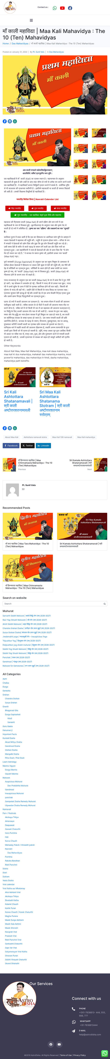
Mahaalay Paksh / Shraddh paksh (20, 845)
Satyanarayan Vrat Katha (16, 951)
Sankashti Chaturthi (13, 943)
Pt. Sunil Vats (38, 52)
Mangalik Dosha (12, 754)
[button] (5, 121)
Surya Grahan (11, 702)
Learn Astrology (9, 762)
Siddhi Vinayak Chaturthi (16, 959)
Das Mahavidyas (56, 52)
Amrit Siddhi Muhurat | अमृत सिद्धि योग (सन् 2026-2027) (25, 624)
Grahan (6, 694)
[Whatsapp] (55, 8)
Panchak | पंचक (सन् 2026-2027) (16, 657)
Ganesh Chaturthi (12, 829)
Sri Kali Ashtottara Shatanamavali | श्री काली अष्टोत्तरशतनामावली (18, 401)
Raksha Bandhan (12, 860)
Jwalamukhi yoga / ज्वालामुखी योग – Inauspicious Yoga (25, 636)
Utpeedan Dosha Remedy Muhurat (20, 805)
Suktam (6, 876)
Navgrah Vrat (11, 932)
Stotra (5, 868)
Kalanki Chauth (11, 904)
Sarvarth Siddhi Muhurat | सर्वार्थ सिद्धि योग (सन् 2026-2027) (27, 616)
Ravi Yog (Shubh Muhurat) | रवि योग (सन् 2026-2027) (25, 620)
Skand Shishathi (12, 963)
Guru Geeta (8, 726)
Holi (6, 837)
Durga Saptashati (12, 714)
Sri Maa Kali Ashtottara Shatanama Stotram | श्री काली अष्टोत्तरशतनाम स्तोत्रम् (55, 403)
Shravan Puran (11, 955)
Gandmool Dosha (12, 746)
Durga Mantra (11, 770)
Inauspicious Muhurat (14, 793)
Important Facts (10, 734)
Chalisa (6, 683)
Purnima (8, 857)
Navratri (8, 849)
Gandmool (9, 789)
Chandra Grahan (12, 698)
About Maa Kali (11, 437)
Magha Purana (11, 916)
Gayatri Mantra (11, 774)
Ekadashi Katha (12, 900)
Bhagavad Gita (11, 710)
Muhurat (6, 777)
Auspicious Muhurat (13, 781)
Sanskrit (11, 722)
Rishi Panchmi (11, 865)
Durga (5, 687)
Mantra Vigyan (9, 766)
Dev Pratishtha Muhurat (18, 785)
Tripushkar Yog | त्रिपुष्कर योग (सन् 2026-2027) (22, 641)
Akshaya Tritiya (12, 817)
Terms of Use (66, 1055)
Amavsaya (9, 821)
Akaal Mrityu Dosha (13, 742)
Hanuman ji (7, 730)
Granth (6, 706)
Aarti (5, 679)
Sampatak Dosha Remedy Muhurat (20, 801)
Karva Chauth (11, 841)
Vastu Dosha (8, 880)
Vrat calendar (8, 884)
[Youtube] (62, 8)
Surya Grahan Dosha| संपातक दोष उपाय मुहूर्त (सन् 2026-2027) (27, 632)
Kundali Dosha (9, 738)
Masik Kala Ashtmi (13, 924)
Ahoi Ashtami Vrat (13, 892)
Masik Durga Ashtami (14, 920)
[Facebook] (70, 8)
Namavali (7, 809)
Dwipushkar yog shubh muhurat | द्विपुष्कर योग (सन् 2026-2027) (29, 645)
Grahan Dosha (11, 750)
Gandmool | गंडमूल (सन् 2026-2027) (17, 661)
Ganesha (6, 690)
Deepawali (9, 825)
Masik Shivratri (11, 928)
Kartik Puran (10, 908)
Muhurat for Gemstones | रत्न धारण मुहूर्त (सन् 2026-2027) (26, 666)
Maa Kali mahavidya (86, 437)
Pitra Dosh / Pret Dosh (14, 758)
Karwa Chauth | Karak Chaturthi (19, 912)
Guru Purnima (11, 833)
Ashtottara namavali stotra (35, 437)
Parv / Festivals (9, 813)
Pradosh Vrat (10, 936)
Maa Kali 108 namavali (62, 437)
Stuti (5, 872)
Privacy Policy (79, 1055)
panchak (9, 797)
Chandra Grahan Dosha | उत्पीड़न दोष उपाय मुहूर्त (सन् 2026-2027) (29, 628)
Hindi (10, 718)
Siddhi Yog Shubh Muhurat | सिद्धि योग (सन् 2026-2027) (25, 649)
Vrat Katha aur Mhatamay (14, 888)
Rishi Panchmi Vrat (13, 940)
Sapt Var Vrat (11, 948)
